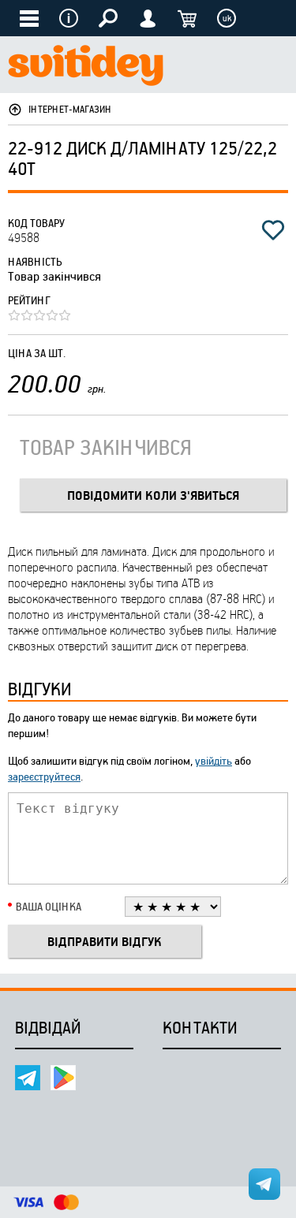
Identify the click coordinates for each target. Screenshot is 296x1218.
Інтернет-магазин (70, 108)
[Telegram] (27, 1077)
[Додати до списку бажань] (273, 230)
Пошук (108, 18)
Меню (68, 18)
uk (227, 18)
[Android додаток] (63, 1077)
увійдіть (213, 760)
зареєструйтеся (44, 776)
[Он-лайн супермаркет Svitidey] (85, 67)
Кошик (187, 18)
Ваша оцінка (48, 906)
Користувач (147, 18)
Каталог (29, 18)
